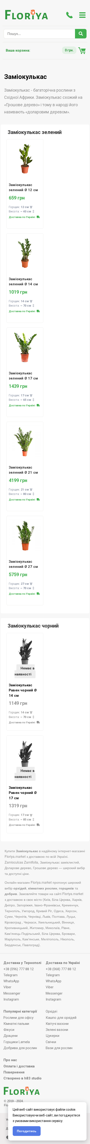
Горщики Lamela (16, 1042)
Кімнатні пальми (16, 1024)
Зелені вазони (57, 1030)
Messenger (11, 993)
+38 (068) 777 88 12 (61, 969)
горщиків (66, 888)
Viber (7, 987)
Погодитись (26, 1131)
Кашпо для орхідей (61, 1018)
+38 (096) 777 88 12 (18, 969)
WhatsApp (11, 981)
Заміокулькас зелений (35, 132)
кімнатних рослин (42, 888)
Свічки (51, 1042)
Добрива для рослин (20, 1048)
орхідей (19, 888)
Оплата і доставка (19, 1066)
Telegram (10, 975)
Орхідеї (51, 1011)
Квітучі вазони (57, 1024)
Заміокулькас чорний (33, 626)
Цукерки (52, 1036)
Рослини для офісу (18, 1018)
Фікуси (8, 1030)
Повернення (13, 1072)
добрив (11, 893)
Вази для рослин (59, 1048)
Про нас (10, 1060)
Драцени (10, 1036)
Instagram (11, 999)
